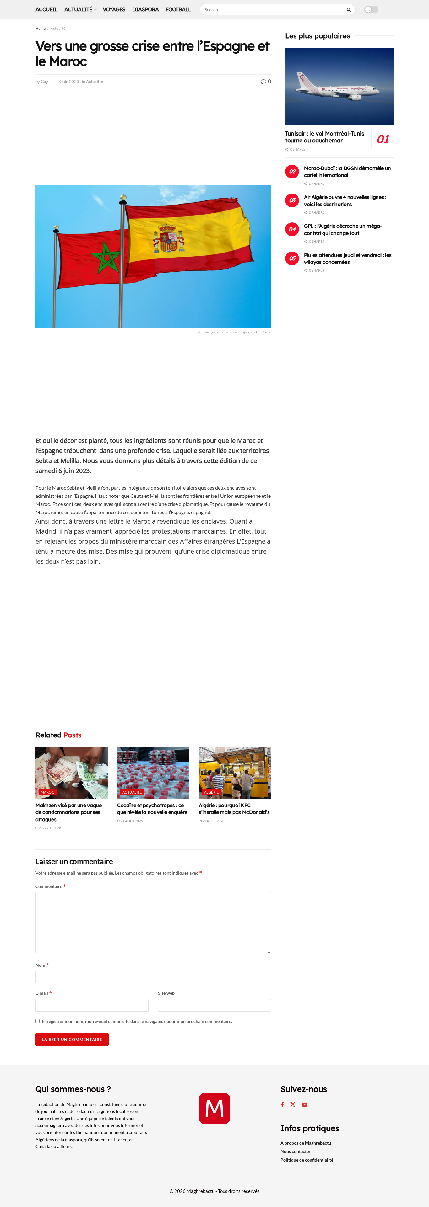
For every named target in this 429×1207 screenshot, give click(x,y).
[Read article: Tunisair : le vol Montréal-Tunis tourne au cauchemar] (339, 86)
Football (178, 9)
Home (40, 28)
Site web (166, 993)
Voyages (114, 9)
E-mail (43, 993)
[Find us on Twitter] (293, 1105)
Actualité (78, 9)
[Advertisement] (153, 139)
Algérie (211, 792)
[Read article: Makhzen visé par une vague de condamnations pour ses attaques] (71, 773)
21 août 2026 (49, 828)
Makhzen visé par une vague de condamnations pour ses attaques (68, 812)
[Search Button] (350, 9)
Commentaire (50, 886)
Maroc (47, 792)
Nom (42, 965)
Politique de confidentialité (306, 1159)
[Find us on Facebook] (282, 1105)
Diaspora (145, 9)
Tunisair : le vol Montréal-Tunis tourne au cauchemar (324, 137)
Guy (44, 81)
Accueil (46, 9)
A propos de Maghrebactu (305, 1143)
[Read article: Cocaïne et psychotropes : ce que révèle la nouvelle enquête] (153, 773)
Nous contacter (295, 1151)
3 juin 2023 (68, 81)
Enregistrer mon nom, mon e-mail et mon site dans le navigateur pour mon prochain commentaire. (137, 1021)
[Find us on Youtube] (304, 1105)
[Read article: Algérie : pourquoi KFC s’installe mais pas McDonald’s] (235, 773)
